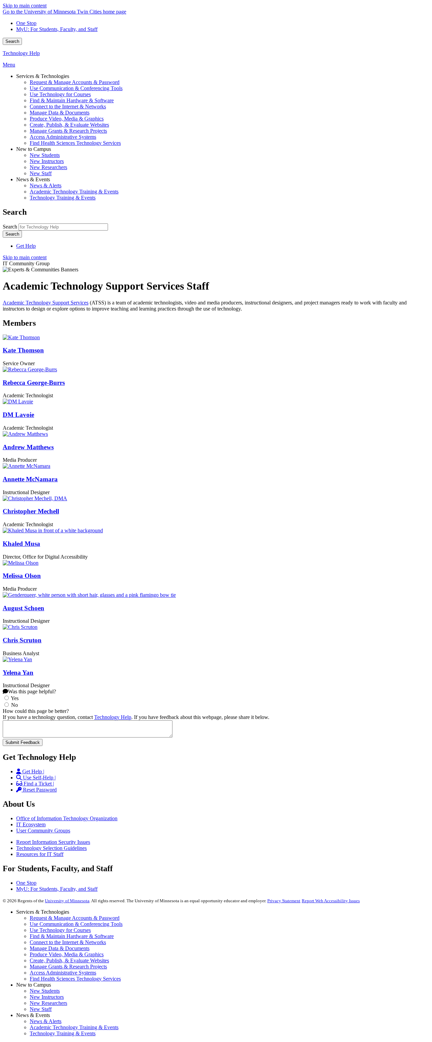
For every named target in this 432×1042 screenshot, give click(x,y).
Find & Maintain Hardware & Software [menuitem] (72, 100)
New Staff (41, 1009)
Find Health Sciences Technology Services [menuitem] (75, 143)
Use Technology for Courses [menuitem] (60, 94)
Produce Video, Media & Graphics (67, 954)
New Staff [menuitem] (41, 173)
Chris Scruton (22, 640)
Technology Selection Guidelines (51, 848)
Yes (15, 698)
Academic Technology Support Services (45, 302)
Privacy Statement (283, 900)
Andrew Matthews (28, 447)
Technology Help (21, 53)
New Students (45, 991)
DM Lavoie (18, 414)
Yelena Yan (18, 672)
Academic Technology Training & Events (74, 1027)
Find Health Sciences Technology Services (75, 979)
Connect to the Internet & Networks (68, 942)
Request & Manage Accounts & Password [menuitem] (74, 82)
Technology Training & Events (63, 1033)
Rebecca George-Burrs (34, 382)
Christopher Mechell (31, 511)
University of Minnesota (67, 900)
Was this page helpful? (32, 691)
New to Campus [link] (33, 149)
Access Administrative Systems (63, 973)
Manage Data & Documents (59, 948)
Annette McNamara (30, 479)
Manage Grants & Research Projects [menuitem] (68, 131)
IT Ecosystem (31, 824)
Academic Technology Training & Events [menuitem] (74, 191)
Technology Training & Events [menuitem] (63, 198)
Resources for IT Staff (39, 854)
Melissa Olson (22, 575)
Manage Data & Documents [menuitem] (59, 112)
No (14, 705)
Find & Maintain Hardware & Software (72, 936)
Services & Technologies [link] (42, 76)
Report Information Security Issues (53, 842)
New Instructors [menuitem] (47, 161)
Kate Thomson (23, 350)
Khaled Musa (21, 543)
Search (12, 41)
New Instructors (47, 997)
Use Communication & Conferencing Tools (76, 924)
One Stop (26, 23)
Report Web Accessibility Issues (331, 900)
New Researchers (48, 1003)
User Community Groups (43, 830)
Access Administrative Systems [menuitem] (63, 137)
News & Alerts (45, 1021)
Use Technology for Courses (60, 930)
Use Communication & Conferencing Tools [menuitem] (76, 88)
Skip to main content (25, 5)
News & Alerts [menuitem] (45, 185)
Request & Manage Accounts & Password (74, 918)
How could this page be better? (36, 711)
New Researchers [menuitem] (48, 167)
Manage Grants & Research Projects (68, 966)
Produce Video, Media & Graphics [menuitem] (67, 119)
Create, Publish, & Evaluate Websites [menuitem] (69, 125)
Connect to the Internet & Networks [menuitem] (68, 106)
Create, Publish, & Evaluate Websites (69, 960)
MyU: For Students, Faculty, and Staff (57, 29)
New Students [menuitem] (45, 155)
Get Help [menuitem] (26, 246)
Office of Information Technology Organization (66, 818)
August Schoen (23, 608)
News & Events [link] (33, 179)
